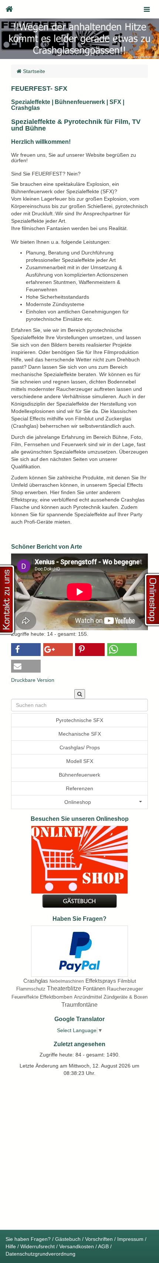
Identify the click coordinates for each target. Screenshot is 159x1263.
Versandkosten (76, 1246)
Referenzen (79, 788)
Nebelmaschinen (67, 981)
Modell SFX (79, 761)
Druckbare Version (32, 680)
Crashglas (35, 981)
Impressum (130, 1239)
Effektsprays (100, 981)
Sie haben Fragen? (28, 1239)
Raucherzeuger (125, 989)
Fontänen (94, 988)
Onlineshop (77, 802)
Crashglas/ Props (80, 747)
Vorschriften (99, 1239)
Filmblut (127, 981)
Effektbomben (56, 997)
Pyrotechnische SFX (79, 720)
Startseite (33, 71)
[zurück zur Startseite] (9, 9)
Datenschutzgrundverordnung (40, 1254)
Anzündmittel (88, 997)
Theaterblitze (64, 988)
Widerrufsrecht (37, 1246)
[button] (26, 649)
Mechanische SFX (79, 734)
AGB (103, 1246)
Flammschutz (30, 989)
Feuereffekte (24, 997)
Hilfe (11, 1246)
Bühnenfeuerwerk (79, 775)
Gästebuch (68, 1239)
